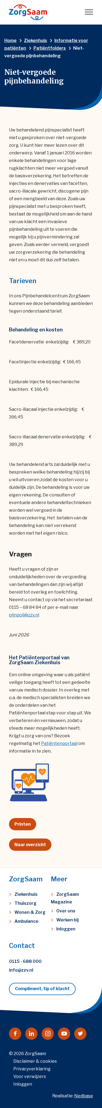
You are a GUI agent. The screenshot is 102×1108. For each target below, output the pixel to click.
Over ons (65, 911)
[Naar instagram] (48, 1034)
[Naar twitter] (80, 1034)
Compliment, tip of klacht (42, 988)
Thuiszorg (25, 903)
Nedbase (83, 1095)
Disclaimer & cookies (35, 1061)
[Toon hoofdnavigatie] (89, 12)
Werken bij (67, 920)
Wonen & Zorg (29, 912)
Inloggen (65, 929)
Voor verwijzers (29, 1076)
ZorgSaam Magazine (65, 898)
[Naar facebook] (15, 1034)
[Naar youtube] (64, 1034)
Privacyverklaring (32, 1068)
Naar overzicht (30, 844)
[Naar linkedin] (31, 1034)
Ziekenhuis (26, 894)
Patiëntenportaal (59, 743)
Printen (22, 824)
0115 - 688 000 (25, 961)
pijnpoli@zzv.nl (24, 615)
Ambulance (26, 921)
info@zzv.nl (21, 970)
